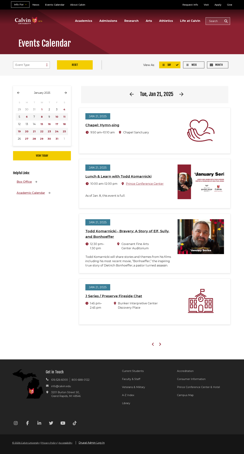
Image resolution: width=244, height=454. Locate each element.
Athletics (166, 21)
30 (49, 138)
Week (194, 64)
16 (49, 124)
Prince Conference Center (145, 183)
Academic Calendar (31, 193)
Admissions (108, 21)
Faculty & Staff (131, 379)
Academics (83, 21)
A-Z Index (128, 395)
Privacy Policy (49, 442)
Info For (19, 4)
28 (34, 138)
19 (19, 131)
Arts (149, 21)
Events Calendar (54, 4)
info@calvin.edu (61, 386)
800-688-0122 (80, 379)
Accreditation (185, 371)
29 (41, 138)
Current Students (133, 371)
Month (219, 64)
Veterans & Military (133, 387)
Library (126, 403)
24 (57, 131)
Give (229, 4)
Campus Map (185, 395)
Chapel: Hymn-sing (102, 125)
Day (169, 64)
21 (34, 131)
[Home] (28, 15)
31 (57, 138)
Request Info (190, 4)
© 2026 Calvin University (25, 442)
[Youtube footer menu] (63, 423)
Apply (218, 4)
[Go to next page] (65, 93)
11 (64, 116)
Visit (206, 4)
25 (64, 131)
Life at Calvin (190, 21)
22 (41, 131)
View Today (42, 155)
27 (26, 138)
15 (41, 124)
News (35, 4)
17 (56, 124)
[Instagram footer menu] (15, 423)
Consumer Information (191, 379)
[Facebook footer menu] (27, 423)
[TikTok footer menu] (74, 423)
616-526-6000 (59, 379)
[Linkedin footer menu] (39, 423)
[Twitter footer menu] (51, 423)
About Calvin (77, 4)
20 (26, 131)
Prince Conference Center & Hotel (198, 387)
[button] (218, 21)
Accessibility (65, 442)
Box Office (24, 181)
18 (64, 124)
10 (56, 116)
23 (49, 131)
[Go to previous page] (18, 93)
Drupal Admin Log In (92, 442)
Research (131, 21)
